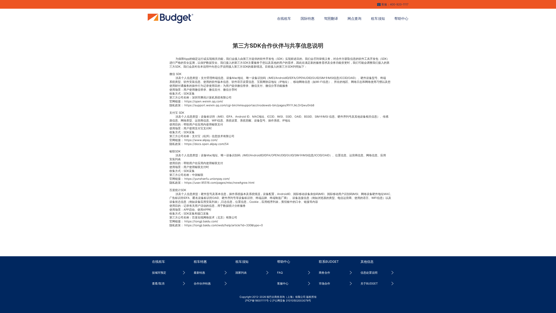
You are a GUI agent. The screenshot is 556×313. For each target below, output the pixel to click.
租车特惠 (200, 262)
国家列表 (241, 272)
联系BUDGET (329, 262)
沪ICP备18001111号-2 (258, 300)
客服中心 (282, 283)
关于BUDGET (369, 283)
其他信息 (367, 262)
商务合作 (324, 272)
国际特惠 (307, 18)
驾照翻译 (331, 18)
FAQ (280, 272)
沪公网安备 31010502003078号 (291, 300)
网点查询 (354, 18)
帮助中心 (401, 18)
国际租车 (170, 18)
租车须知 (378, 18)
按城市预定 (159, 272)
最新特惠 (199, 272)
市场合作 (324, 283)
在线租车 (284, 18)
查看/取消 (158, 283)
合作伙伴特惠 (202, 283)
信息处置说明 (369, 272)
